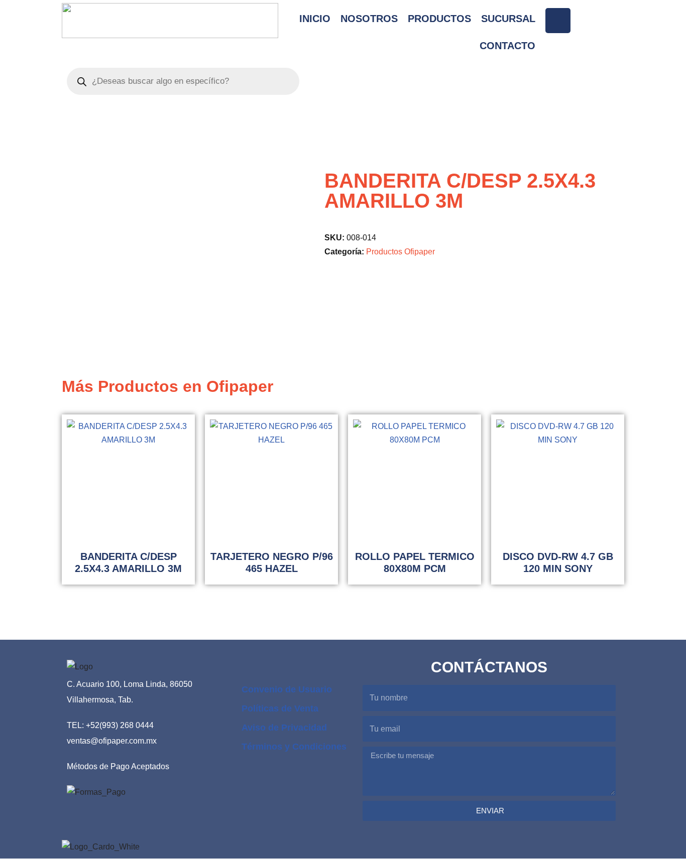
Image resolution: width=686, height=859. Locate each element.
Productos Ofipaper (400, 251)
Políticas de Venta (280, 708)
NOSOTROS (369, 18)
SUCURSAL (508, 18)
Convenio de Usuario (287, 689)
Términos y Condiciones (294, 747)
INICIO (314, 18)
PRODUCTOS (439, 18)
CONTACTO (507, 45)
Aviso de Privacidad (284, 728)
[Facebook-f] (557, 20)
